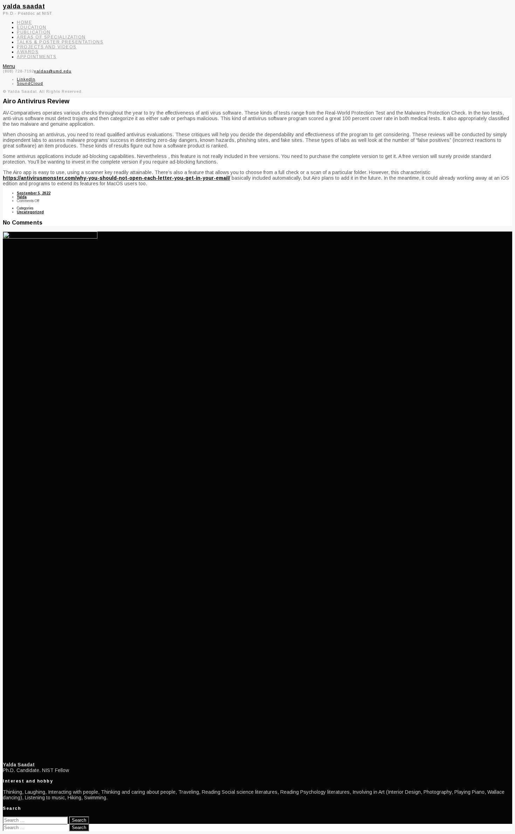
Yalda (22, 197)
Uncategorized (30, 212)
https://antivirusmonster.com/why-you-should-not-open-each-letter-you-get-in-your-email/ (116, 178)
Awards (28, 51)
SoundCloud (30, 83)
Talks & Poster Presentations (60, 42)
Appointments (36, 56)
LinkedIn (26, 79)
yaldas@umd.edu (52, 71)
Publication (34, 32)
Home (24, 22)
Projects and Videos (47, 46)
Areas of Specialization (51, 37)
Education (32, 27)
